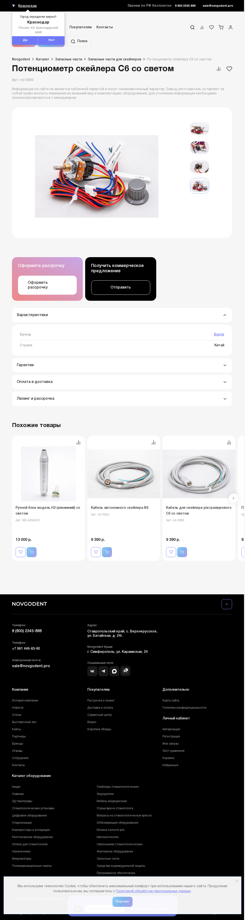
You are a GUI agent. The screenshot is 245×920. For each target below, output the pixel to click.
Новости (17, 707)
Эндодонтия (105, 794)
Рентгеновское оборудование (32, 837)
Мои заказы (170, 743)
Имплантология (107, 837)
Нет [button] (51, 40)
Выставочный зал (24, 722)
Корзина (168, 758)
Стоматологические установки (33, 808)
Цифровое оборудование (29, 815)
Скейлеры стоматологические (118, 787)
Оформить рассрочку (38, 285)
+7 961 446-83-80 (26, 648)
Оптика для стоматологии (30, 844)
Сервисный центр (99, 715)
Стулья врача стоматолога (115, 808)
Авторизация (171, 729)
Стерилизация (22, 823)
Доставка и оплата (100, 707)
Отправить (121, 287)
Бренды (17, 743)
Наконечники (21, 851)
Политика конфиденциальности (184, 707)
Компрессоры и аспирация (31, 830)
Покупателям (80, 27)
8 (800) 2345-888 (27, 631)
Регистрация (171, 736)
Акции (16, 787)
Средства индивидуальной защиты (121, 866)
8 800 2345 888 (185, 6)
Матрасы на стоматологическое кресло (124, 815)
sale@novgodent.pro (218, 6)
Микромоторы (21, 858)
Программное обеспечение (116, 873)
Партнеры (19, 736)
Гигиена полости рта (110, 830)
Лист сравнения (173, 751)
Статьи (16, 715)
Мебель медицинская (112, 801)
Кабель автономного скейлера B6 (119, 507)
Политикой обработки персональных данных (153, 891)
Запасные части (108, 858)
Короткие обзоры (99, 729)
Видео (91, 722)
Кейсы (16, 729)
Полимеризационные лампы (32, 866)
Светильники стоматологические (119, 844)
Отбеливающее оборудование (117, 823)
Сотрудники (20, 758)
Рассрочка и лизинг (101, 700)
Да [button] (25, 40)
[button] (233, 498)
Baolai (219, 334)
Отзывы (17, 751)
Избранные (170, 765)
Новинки (18, 794)
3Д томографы (22, 801)
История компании (25, 700)
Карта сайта (170, 700)
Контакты (104, 27)
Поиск (82, 41)
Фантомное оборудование (115, 851)
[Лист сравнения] (202, 28)
